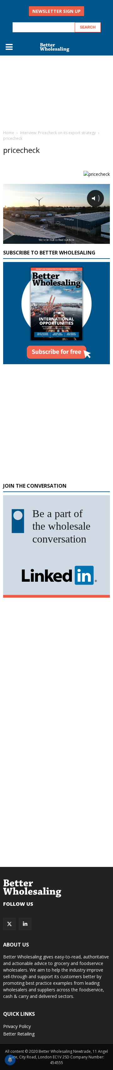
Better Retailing (19, 1034)
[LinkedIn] (25, 924)
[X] (9, 924)
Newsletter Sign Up (56, 11)
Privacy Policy (17, 1026)
